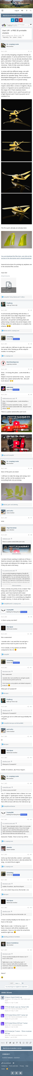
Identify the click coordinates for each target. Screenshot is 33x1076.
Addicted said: (6, 539)
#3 (31, 344)
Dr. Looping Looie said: (8, 570)
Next (16, 983)
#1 (31, 51)
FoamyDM (10, 610)
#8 (31, 535)
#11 (31, 667)
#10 (31, 634)
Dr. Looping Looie (8, 35)
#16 (31, 819)
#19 (31, 907)
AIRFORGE (10, 387)
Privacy (22, 1066)
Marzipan (10, 627)
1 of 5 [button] (11, 983)
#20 (31, 950)
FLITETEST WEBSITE (7, 1058)
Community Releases (16, 1025)
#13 (31, 736)
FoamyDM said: (6, 787)
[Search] (31, 10)
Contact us (4, 1066)
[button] (2, 10)
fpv (11, 37)
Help (27, 1066)
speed (14, 37)
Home (3, 1069)
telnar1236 (8, 1009)
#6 (31, 468)
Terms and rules (13, 1066)
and (11, 330)
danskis (9, 847)
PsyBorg (9, 303)
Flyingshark (8, 999)
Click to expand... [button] (16, 553)
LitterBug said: (6, 710)
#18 (31, 880)
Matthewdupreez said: (8, 398)
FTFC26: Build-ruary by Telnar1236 (17, 1007)
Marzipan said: (6, 671)
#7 (31, 518)
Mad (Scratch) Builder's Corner (19, 1009)
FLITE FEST (17, 1058)
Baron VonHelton (12, 943)
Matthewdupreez (13, 362)
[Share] (29, 51)
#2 (31, 310)
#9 (31, 617)
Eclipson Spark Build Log (13, 997)
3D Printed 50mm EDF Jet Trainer (16, 1023)
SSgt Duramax (11, 528)
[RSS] (7, 1068)
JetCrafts (10, 511)
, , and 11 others (14, 297)
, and (11, 504)
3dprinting (5, 37)
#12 (31, 706)
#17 (31, 854)
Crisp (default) (7, 1063)
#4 (31, 369)
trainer (19, 37)
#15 (31, 783)
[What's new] (27, 10)
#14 (31, 757)
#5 (31, 394)
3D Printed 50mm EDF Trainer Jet (16, 1015)
